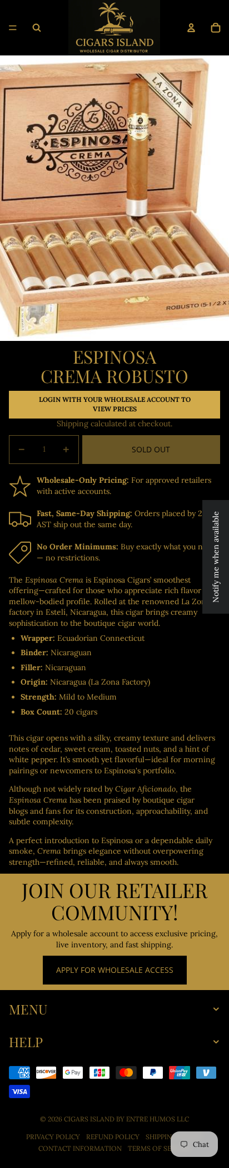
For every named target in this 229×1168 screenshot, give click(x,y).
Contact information (80, 1148)
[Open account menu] (191, 28)
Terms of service (159, 1148)
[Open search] (36, 28)
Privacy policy (53, 1137)
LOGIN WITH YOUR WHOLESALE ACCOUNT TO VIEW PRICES (115, 404)
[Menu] (13, 27)
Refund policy (113, 1137)
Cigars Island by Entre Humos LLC (126, 1119)
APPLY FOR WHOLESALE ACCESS (114, 970)
